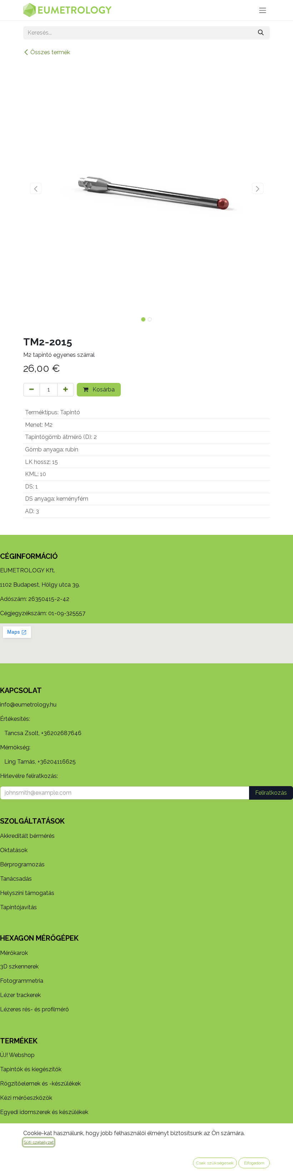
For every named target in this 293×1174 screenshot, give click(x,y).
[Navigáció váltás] (262, 10)
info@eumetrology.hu (28, 704)
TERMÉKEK (19, 1041)
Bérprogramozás (22, 864)
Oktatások (14, 850)
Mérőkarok (14, 953)
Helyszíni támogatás (27, 893)
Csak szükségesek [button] (215, 1162)
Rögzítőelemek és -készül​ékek (40, 1083)
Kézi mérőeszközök (26, 1097)
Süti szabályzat (39, 1142)
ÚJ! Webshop (17, 1055)
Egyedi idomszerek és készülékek (44, 1112)
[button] (35, 188)
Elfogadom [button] (254, 1162)
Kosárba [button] (103, 389)
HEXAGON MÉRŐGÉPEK (39, 938)
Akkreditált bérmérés (27, 836)
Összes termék (50, 52)
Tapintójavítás (18, 907)
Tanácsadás (16, 878)
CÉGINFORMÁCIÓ (29, 556)
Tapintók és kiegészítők (30, 1069)
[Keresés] (261, 33)
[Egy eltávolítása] (31, 389)
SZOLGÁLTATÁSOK (32, 821)
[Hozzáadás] (65, 389)
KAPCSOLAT (21, 690)
